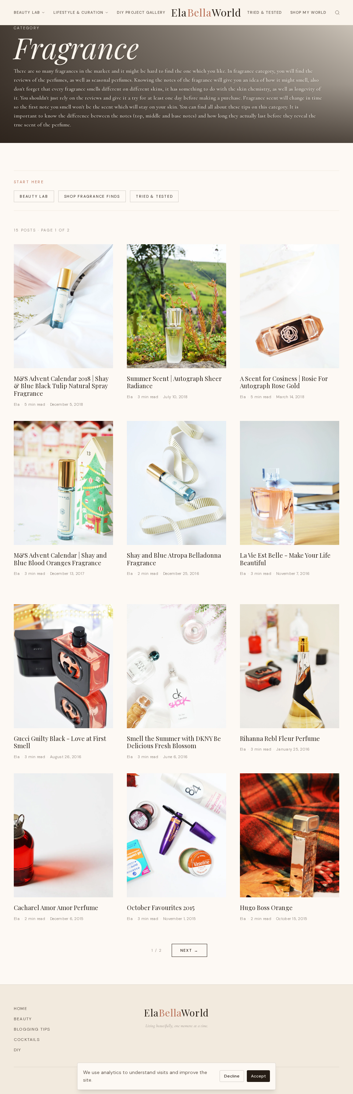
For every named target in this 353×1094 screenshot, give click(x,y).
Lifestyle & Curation (78, 12)
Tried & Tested (264, 12)
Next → (189, 950)
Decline (232, 1076)
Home (20, 1008)
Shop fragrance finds (92, 196)
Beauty (23, 1019)
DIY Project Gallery (141, 12)
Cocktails (27, 1039)
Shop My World (308, 12)
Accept (258, 1076)
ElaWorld (206, 12)
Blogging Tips (32, 1029)
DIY (17, 1050)
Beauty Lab (27, 12)
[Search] (337, 12)
